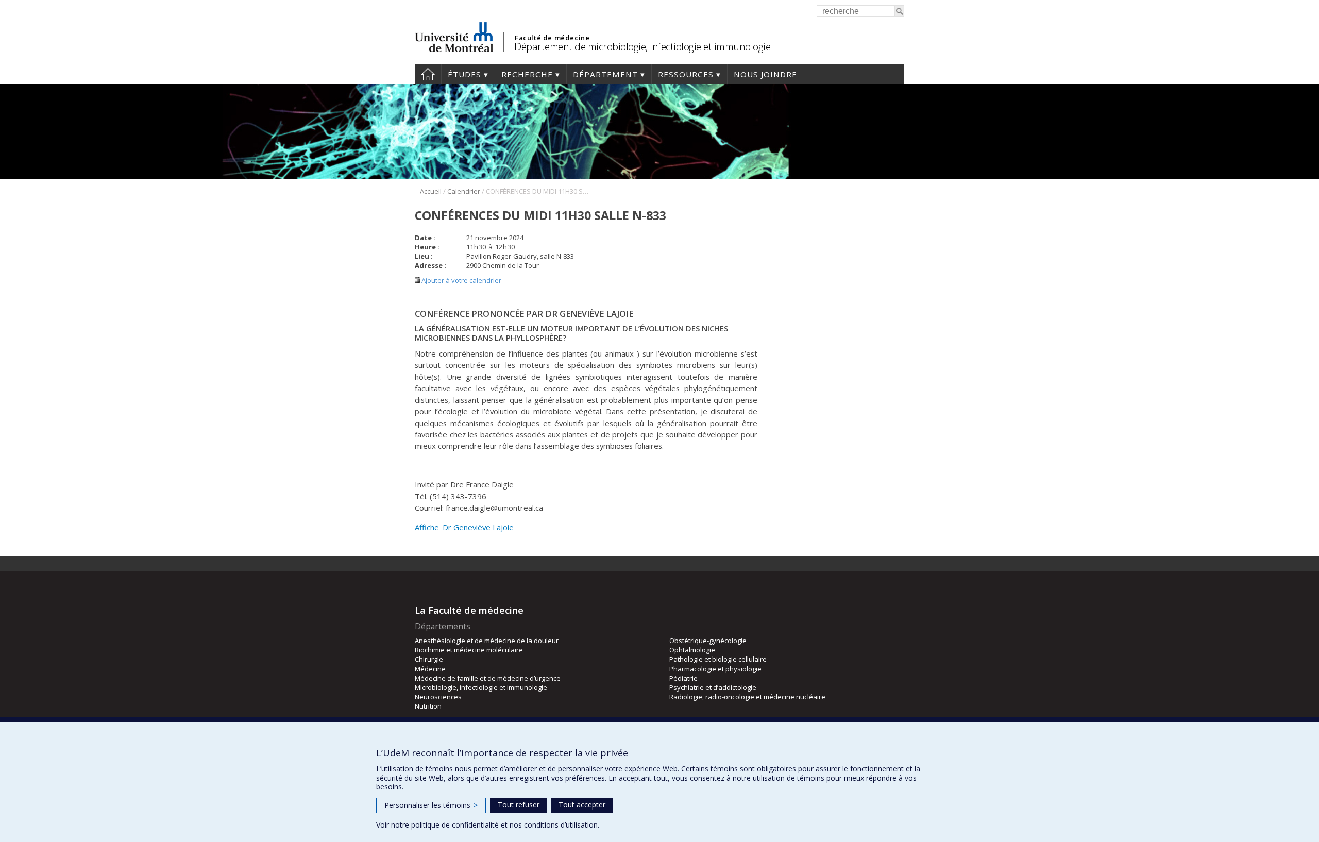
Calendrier (463, 191)
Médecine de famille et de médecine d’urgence (488, 678)
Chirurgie (429, 659)
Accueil (428, 74)
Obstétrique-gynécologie (708, 640)
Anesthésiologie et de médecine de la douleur (487, 640)
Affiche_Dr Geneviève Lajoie (464, 527)
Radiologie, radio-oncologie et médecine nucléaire (747, 696)
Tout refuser (518, 805)
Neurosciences (438, 696)
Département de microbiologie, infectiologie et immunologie (642, 47)
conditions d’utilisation (561, 825)
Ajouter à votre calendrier (460, 280)
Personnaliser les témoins (431, 805)
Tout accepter (582, 805)
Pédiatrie (683, 678)
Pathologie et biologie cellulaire (718, 659)
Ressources (686, 74)
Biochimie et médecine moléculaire (469, 649)
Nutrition (428, 706)
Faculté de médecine (552, 37)
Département (605, 74)
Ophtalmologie (692, 649)
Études (464, 74)
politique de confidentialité (455, 825)
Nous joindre (765, 74)
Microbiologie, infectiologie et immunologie (481, 687)
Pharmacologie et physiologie (715, 668)
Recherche (527, 74)
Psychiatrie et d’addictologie (712, 687)
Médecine (430, 668)
